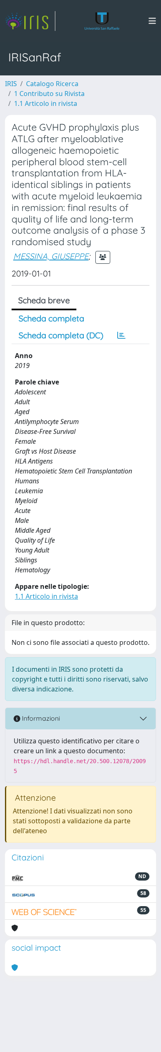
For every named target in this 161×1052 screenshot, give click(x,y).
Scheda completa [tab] (51, 318)
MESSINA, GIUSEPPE (50, 256)
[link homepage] (30, 21)
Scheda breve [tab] (44, 300)
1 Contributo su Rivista (49, 93)
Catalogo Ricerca (52, 83)
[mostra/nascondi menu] (152, 21)
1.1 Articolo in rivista (45, 103)
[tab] (121, 335)
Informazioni (40, 718)
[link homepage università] (102, 21)
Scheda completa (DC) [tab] (61, 335)
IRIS (11, 83)
